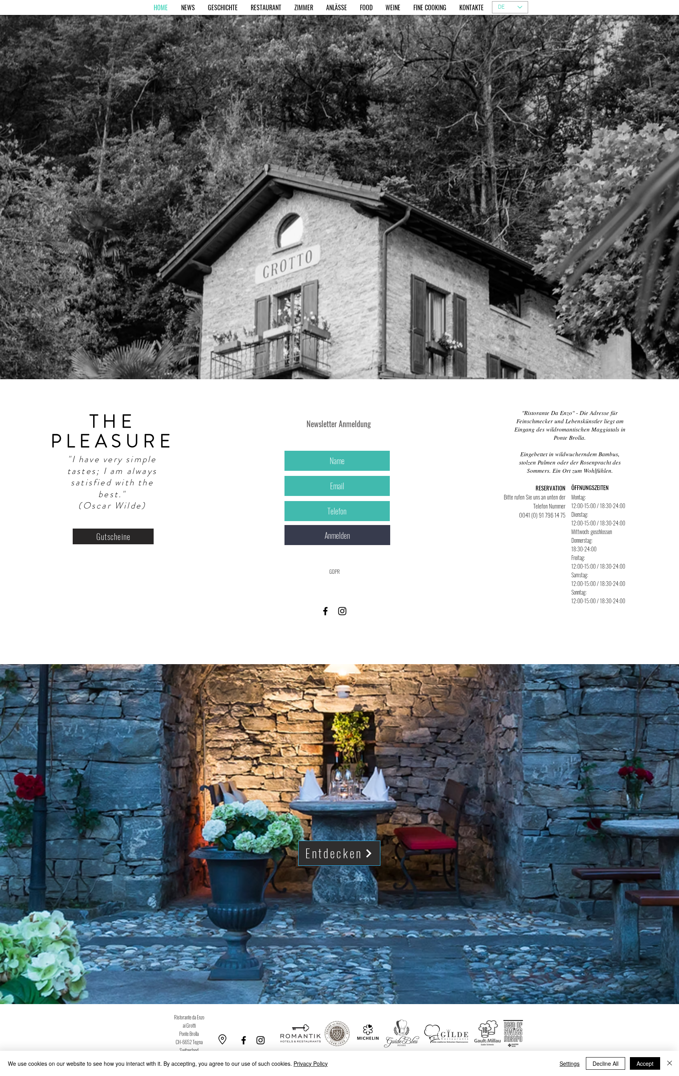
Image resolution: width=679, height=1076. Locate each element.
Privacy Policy (311, 1063)
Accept (645, 1063)
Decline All (605, 1063)
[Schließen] (669, 1063)
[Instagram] (342, 611)
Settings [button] (570, 1063)
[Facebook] (325, 611)
